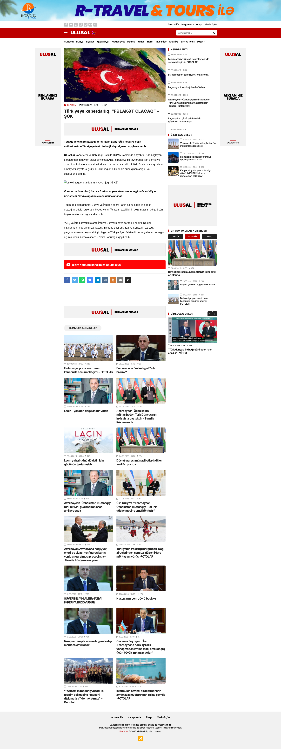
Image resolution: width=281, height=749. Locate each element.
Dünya (79, 41)
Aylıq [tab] (209, 236)
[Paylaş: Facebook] (67, 280)
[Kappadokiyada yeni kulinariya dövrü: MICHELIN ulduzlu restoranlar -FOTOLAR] (173, 171)
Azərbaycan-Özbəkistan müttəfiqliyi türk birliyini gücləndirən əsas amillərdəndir (87, 506)
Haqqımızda (134, 717)
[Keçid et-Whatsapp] (85, 25)
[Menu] (67, 33)
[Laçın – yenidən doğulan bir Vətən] (88, 390)
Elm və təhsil (187, 41)
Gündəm (69, 41)
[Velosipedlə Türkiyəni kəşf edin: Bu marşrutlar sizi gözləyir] (173, 144)
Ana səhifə (117, 717)
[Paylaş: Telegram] (98, 280)
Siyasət (90, 41)
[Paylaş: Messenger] (90, 280)
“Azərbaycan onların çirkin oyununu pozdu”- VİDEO (189, 351)
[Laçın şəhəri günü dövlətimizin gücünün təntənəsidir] (88, 440)
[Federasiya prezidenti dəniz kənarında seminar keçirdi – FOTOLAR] (88, 348)
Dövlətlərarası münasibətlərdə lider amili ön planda (139, 462)
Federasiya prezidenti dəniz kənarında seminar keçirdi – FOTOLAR (88, 370)
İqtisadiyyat (103, 41)
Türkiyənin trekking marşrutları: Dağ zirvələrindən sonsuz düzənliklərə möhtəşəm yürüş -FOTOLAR (139, 552)
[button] (128, 280)
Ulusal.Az (123, 731)
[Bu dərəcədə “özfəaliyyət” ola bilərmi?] (141, 348)
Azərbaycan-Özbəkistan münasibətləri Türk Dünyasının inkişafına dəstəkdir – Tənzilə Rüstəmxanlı (136, 416)
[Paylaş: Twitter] (75, 280)
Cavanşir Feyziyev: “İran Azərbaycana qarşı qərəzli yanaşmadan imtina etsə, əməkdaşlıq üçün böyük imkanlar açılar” (140, 646)
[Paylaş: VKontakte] (105, 280)
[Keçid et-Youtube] (90, 25)
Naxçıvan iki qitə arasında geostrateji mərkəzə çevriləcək (88, 643)
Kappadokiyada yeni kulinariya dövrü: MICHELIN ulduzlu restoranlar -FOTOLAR (196, 173)
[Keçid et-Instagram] (76, 25)
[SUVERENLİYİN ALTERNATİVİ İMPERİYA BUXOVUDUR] (88, 578)
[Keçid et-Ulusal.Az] (80, 33)
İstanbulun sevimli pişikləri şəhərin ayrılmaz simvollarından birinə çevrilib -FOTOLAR (140, 694)
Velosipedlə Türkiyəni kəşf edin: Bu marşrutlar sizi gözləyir (198, 144)
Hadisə (131, 41)
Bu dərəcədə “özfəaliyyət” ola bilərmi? (135, 370)
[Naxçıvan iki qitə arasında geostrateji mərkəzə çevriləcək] (88, 621)
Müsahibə (161, 41)
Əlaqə (149, 717)
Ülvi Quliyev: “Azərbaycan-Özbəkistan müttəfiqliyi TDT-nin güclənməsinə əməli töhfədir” (137, 506)
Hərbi (150, 41)
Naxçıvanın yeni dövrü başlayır (136, 598)
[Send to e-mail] (120, 280)
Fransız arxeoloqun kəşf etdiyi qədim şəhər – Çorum (195, 158)
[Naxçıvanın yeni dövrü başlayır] (141, 578)
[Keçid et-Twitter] (71, 25)
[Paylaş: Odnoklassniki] (113, 280)
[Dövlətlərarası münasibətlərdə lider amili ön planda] (141, 440)
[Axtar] (214, 32)
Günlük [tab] (176, 236)
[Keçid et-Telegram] (81, 25)
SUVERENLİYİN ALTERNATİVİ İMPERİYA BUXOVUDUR (82, 600)
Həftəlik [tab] (192, 236)
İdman (141, 41)
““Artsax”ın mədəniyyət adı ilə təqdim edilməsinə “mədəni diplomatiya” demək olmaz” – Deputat (84, 696)
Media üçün (163, 717)
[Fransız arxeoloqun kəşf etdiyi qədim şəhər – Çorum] (173, 157)
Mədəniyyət (118, 41)
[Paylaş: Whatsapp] (82, 280)
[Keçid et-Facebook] (66, 25)
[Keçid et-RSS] (95, 25)
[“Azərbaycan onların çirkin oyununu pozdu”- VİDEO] (192, 330)
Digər (200, 41)
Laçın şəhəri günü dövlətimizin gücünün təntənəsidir (84, 462)
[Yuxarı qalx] (271, 739)
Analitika (173, 41)
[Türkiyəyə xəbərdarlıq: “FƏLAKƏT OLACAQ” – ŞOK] (115, 75)
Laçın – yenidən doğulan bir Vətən (86, 411)
